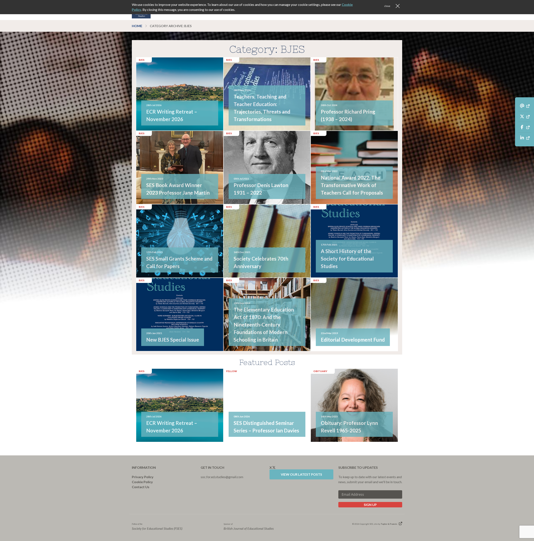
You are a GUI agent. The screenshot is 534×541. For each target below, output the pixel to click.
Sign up (370, 505)
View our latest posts (301, 474)
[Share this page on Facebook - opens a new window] (524, 127)
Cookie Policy (142, 482)
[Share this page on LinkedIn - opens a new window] (524, 138)
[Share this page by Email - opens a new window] (524, 106)
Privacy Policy (143, 477)
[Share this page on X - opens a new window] (524, 116)
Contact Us (140, 487)
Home (137, 26)
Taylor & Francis (389, 524)
